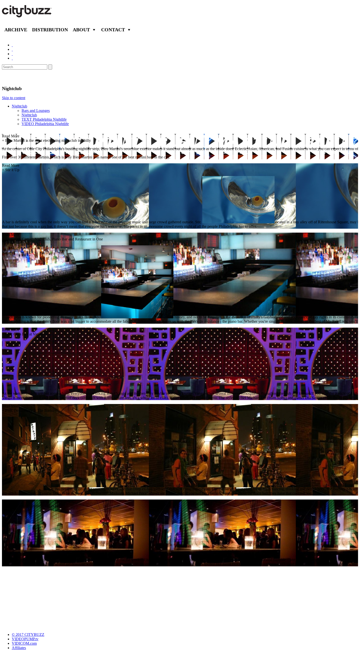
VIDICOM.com (24, 643)
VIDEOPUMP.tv (25, 639)
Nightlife (13, 77)
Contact (113, 29)
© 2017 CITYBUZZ (28, 634)
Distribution (50, 29)
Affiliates (19, 648)
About (81, 29)
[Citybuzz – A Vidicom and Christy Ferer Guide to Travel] (27, 14)
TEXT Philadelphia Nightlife (44, 119)
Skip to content (13, 98)
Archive (15, 29)
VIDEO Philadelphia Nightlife (45, 124)
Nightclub (19, 106)
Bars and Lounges (36, 110)
